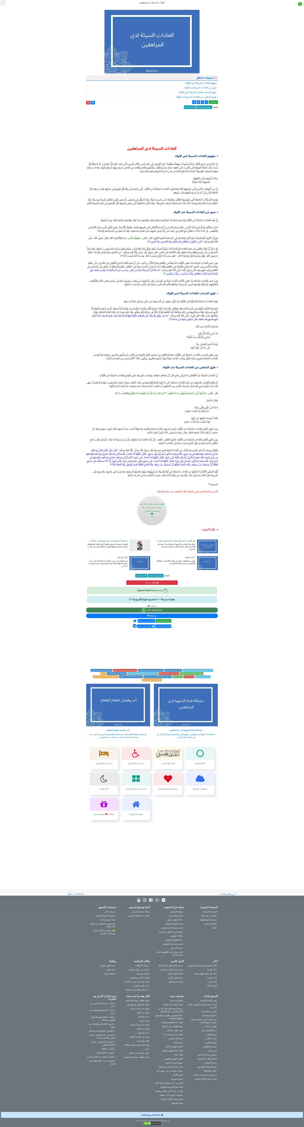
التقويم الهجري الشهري (173, 1058)
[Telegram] (164, 900)
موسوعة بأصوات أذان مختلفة (171, 1095)
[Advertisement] (152, 126)
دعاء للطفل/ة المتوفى (174, 940)
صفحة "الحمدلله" (210, 1071)
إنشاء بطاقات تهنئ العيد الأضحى (136, 1057)
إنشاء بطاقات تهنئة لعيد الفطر (137, 1000)
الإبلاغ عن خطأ (151, 583)
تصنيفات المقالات (142, 965)
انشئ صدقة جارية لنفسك (173, 1004)
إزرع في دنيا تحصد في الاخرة (205, 1075)
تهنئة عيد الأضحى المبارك (139, 1037)
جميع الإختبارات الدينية (174, 1063)
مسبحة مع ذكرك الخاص (207, 1054)
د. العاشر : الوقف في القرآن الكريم (101, 1057)
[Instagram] (145, 900)
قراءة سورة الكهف (175, 981)
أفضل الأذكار (212, 986)
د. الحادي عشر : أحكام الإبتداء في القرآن (102, 1062)
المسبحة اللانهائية (210, 1046)
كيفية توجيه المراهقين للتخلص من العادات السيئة (157, 676)
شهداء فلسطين (177, 1103)
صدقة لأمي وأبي (176, 948)
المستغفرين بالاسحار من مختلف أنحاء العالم (102, 925)
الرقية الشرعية (177, 1079)
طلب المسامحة (143, 1041)
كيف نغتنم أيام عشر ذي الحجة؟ (136, 981)
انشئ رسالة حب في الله (139, 1053)
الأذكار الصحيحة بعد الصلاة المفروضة (202, 965)
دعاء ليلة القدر (143, 1016)
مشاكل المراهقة (177, 676)
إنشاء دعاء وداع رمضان (139, 1008)
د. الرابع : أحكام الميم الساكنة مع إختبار (102, 1025)
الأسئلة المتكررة (210, 923)
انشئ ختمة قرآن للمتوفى (173, 944)
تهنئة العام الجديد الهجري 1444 (137, 1045)
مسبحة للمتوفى (176, 911)
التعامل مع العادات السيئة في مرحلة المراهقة (150, 670)
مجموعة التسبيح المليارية (105, 915)
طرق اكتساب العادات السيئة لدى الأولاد (197, 92)
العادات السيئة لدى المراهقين (173, 670)
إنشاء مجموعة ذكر (107, 919)
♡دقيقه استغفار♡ (209, 1015)
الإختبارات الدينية (176, 1000)
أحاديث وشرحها (143, 973)
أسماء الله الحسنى (175, 1038)
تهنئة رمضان (144, 1020)
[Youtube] (139, 900)
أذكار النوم (213, 981)
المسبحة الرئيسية (210, 911)
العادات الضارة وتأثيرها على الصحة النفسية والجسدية (198, 670)
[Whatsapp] (157, 900)
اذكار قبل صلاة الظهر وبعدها (205, 973)
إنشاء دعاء (179, 1054)
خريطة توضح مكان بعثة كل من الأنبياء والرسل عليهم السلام (170, 1010)
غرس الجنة (212, 1050)
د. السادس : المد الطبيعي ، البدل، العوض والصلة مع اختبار (102, 1036)
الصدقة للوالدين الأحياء (174, 1046)
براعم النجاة (178, 1042)
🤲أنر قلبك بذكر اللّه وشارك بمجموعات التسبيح (104, 932)
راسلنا (214, 928)
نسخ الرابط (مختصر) (163, 621)
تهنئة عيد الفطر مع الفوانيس (138, 1004)
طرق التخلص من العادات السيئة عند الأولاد (196, 97)
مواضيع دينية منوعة (204, 107)
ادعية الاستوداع (211, 1063)
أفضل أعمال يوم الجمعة (139, 977)
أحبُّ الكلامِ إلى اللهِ (209, 1030)
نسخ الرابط (213, 102)
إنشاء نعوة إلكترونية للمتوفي (171, 1087)
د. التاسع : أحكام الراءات (105, 1053)
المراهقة (103, 673)
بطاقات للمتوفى (176, 936)
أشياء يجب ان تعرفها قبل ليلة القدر (169, 1083)
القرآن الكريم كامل (175, 973)
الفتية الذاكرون (211, 1042)
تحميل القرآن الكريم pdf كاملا (171, 965)
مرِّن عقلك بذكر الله (175, 1030)
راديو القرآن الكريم (175, 977)
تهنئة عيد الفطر (143, 1012)
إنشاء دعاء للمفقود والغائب (172, 1022)
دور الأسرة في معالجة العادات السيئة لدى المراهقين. (142, 673)
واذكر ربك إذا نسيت (209, 1011)
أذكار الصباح (212, 969)
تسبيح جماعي (109, 911)
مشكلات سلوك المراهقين (202, 676)
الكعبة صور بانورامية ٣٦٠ (173, 1034)
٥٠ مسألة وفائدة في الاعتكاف (137, 990)
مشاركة (153, 616)
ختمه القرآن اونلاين (107, 965)
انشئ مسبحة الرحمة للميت (172, 928)
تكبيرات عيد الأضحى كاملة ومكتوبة (169, 1091)
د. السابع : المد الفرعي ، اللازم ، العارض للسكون (102, 1043)
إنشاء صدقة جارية (176, 915)
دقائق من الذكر (211, 1026)
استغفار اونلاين (109, 973)
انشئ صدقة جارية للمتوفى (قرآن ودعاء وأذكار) (170, 953)
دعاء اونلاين (110, 969)
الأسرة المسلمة (190, 107)
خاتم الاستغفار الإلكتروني (207, 1067)
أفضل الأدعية (178, 1075)
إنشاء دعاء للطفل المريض (138, 915)
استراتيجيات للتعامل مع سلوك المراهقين (124, 670)
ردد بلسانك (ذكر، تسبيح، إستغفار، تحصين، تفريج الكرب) (203, 1020)
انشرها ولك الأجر (154, 610)
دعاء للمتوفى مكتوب (174, 919)
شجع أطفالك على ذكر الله (172, 1026)
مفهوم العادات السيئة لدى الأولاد (201, 83)
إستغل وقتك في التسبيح (207, 1058)
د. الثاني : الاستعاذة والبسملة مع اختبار (102, 1011)
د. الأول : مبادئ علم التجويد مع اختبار (103, 1004)
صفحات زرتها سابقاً (209, 915)
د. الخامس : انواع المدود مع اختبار (102, 1031)
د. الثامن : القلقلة (108, 1049)
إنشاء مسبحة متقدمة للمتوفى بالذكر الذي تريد (202, 1006)
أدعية (147, 1049)
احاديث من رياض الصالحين (138, 969)
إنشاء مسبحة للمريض (140, 911)
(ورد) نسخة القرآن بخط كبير (171, 969)
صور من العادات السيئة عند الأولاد (200, 87)
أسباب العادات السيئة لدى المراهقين (101, 670)
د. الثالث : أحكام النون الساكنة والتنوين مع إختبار (103, 1018)
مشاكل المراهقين (189, 676)
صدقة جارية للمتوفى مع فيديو (171, 932)
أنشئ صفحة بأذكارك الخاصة (205, 1079)
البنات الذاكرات (211, 1038)
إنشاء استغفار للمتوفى (174, 923)
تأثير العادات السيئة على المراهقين (116, 673)
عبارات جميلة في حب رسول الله (170, 1071)
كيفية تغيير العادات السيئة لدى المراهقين (131, 676)
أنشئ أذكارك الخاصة (208, 1000)
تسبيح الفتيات (211, 1034)
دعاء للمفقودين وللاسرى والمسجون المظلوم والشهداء (168, 1016)
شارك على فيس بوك (147, 621)
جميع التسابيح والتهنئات (207, 919)
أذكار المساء (212, 977)
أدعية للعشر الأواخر (141, 986)
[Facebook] (151, 900)
